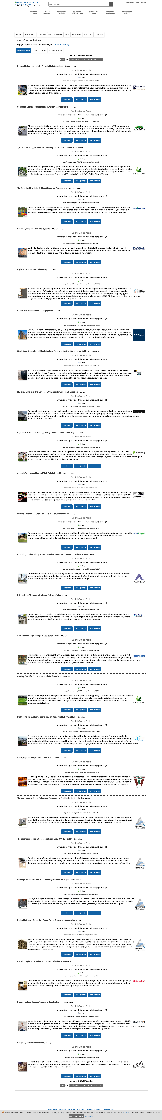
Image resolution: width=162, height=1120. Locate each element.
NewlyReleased (47, 13)
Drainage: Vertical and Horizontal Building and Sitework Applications (45, 879)
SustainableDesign (93, 13)
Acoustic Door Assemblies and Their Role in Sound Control (41, 473)
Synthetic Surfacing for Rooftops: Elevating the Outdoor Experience (45, 147)
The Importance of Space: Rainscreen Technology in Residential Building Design (50, 798)
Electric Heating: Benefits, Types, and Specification (38, 1001)
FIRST (62, 59)
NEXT (95, 59)
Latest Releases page (62, 44)
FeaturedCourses (33, 13)
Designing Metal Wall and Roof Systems (33, 228)
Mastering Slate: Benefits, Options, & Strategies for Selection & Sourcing (47, 391)
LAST (100, 59)
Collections (99, 35)
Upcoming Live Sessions (93, 1110)
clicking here (126, 1112)
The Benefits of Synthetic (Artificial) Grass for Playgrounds (41, 188)
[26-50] (71, 59)
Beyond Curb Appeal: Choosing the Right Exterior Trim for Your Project (46, 432)
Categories (42, 35)
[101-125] (89, 59)
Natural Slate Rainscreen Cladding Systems (35, 310)
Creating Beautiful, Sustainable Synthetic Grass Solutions (41, 676)
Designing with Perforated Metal (30, 1042)
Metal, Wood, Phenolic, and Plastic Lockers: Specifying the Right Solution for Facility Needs (55, 351)
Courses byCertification (77, 13)
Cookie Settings (89, 1116)
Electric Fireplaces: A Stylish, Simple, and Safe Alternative (41, 961)
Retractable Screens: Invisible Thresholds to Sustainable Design (43, 66)
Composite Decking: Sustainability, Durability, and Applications (43, 106)
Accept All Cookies (76, 1116)
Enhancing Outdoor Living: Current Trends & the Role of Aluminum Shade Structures (52, 554)
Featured (19, 35)
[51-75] (77, 59)
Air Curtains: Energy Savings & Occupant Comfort (38, 635)
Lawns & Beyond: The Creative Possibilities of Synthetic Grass (43, 513)
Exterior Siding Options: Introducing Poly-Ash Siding (39, 595)
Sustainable (88, 35)
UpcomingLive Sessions (110, 13)
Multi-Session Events (108, 1110)
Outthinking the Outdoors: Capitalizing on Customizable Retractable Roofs (48, 716)
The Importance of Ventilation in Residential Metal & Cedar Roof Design (46, 838)
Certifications (76, 35)
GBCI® (67, 35)
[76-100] (83, 59)
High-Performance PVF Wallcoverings (32, 269)
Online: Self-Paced (23, 50)
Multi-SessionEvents (127, 13)
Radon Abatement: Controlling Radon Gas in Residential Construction (46, 920)
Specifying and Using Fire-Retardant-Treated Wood (38, 757)
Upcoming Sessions (55, 50)
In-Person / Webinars (55, 35)
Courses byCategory (61, 13)
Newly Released (30, 35)
